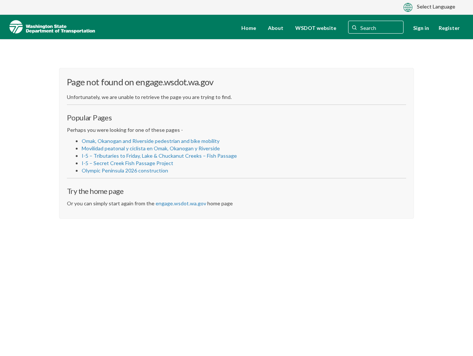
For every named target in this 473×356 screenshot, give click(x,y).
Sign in (421, 28)
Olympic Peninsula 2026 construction (125, 170)
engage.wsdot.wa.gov (181, 203)
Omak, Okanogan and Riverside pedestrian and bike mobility (151, 141)
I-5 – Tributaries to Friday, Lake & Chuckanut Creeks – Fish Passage (159, 156)
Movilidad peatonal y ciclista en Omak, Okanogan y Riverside (151, 148)
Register (449, 28)
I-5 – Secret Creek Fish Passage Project (127, 163)
